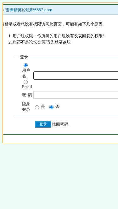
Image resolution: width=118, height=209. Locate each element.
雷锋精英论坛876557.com (28, 10)
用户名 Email (27, 78)
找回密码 (60, 124)
